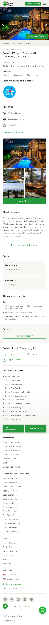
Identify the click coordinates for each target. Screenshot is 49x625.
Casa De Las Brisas (12, 486)
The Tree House (10, 531)
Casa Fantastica (10, 482)
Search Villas (32, 4)
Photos (14, 43)
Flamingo (7, 563)
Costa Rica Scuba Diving (15, 396)
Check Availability (10, 428)
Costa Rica (8, 547)
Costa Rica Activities (14, 384)
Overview (6, 43)
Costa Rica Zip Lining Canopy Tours (20, 415)
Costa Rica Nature (13, 419)
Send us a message (13, 584)
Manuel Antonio (10, 478)
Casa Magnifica (10, 507)
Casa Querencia (10, 527)
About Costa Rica (12, 376)
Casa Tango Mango (12, 523)
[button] (46, 24)
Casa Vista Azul (10, 491)
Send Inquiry (36, 428)
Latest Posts (9, 543)
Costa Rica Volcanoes (14, 400)
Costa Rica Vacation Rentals (17, 392)
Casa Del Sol (8, 503)
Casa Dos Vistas (10, 519)
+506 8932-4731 (14, 579)
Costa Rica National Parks (16, 411)
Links (5, 463)
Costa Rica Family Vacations (17, 404)
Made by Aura (9, 620)
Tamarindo (7, 555)
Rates (20, 43)
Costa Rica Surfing (13, 407)
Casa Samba (8, 495)
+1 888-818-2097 (14, 574)
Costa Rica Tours (12, 380)
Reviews (27, 43)
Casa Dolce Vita (10, 499)
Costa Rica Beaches (13, 388)
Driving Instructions (11, 467)
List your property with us (20, 606)
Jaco (5, 559)
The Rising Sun (9, 515)
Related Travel (9, 458)
